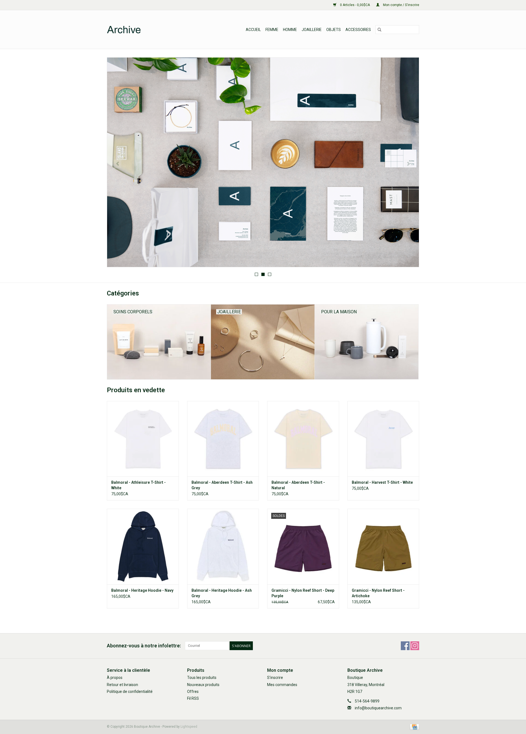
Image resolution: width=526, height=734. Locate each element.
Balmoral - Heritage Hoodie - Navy (142, 590)
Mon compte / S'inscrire (400, 5)
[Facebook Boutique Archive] (405, 645)
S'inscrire (275, 677)
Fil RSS (193, 698)
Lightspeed (189, 727)
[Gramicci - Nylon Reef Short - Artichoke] (383, 546)
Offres (193, 691)
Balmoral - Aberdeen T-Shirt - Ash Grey (222, 485)
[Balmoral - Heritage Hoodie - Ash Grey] (223, 546)
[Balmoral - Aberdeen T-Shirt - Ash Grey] (223, 438)
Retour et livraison (122, 684)
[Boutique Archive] (150, 29)
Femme (271, 29)
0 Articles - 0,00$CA (355, 5)
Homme (290, 29)
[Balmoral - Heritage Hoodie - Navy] (143, 546)
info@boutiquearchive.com (378, 708)
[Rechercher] (379, 29)
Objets (333, 29)
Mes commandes (282, 684)
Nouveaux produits (203, 684)
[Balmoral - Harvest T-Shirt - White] (383, 438)
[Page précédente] (117, 164)
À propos (114, 677)
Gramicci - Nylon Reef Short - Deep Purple (302, 593)
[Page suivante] (408, 164)
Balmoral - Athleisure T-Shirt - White (138, 485)
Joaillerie (312, 29)
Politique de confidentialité (130, 691)
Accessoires (358, 29)
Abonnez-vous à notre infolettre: (144, 645)
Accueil (253, 29)
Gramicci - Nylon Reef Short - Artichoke (378, 593)
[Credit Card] (413, 727)
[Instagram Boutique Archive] (414, 645)
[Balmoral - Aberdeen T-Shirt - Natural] (303, 438)
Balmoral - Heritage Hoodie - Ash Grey (221, 593)
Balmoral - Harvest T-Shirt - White (382, 482)
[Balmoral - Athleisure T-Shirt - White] (143, 438)
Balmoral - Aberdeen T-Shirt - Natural (298, 485)
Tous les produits (201, 677)
